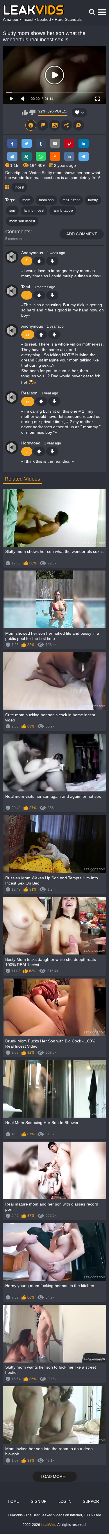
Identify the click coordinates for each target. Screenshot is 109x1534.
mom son (46, 200)
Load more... (55, 1476)
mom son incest (22, 221)
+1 (39, 261)
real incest (71, 200)
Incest (19, 187)
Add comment (81, 234)
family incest (34, 210)
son (12, 210)
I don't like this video (32, 112)
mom (26, 200)
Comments (18, 232)
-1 (52, 261)
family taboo (63, 210)
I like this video (25, 112)
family (93, 200)
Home (13, 1501)
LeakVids (48, 1525)
